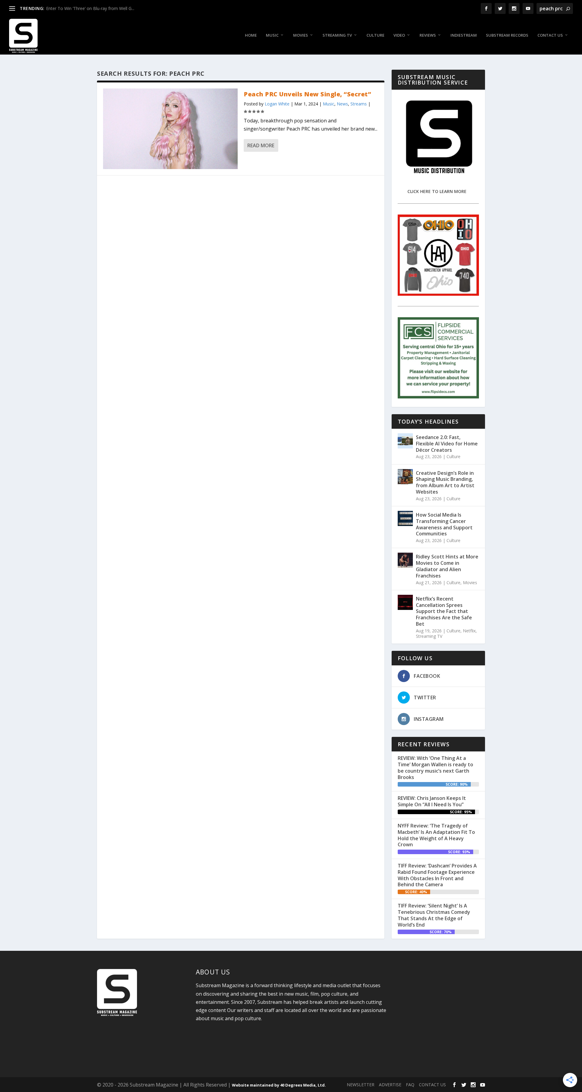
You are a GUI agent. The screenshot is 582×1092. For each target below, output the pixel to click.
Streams (358, 104)
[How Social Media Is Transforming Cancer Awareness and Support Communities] (405, 518)
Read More (260, 145)
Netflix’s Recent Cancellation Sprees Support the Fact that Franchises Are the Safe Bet (444, 611)
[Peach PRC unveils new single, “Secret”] (170, 128)
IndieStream (463, 35)
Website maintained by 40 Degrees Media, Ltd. (279, 1085)
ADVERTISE (390, 1084)
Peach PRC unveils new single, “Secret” (307, 94)
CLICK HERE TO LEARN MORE (437, 191)
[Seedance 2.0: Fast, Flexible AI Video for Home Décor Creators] (405, 440)
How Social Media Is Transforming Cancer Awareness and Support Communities (444, 524)
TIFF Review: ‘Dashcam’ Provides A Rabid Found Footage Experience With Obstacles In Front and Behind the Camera (437, 875)
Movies (300, 35)
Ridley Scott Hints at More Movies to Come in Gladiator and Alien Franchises (447, 566)
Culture (375, 35)
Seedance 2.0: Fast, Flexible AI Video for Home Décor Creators (447, 443)
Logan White (277, 104)
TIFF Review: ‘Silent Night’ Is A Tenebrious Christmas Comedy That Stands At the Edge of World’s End (434, 915)
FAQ (410, 1084)
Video (399, 35)
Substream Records (507, 35)
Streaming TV (337, 35)
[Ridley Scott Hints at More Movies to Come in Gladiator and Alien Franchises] (405, 560)
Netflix (469, 631)
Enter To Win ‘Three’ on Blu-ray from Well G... (90, 8)
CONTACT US (432, 1084)
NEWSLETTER (360, 1084)
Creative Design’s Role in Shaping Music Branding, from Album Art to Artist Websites (445, 482)
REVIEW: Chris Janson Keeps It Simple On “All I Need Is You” (432, 801)
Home (251, 35)
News (342, 104)
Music (272, 35)
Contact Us (550, 35)
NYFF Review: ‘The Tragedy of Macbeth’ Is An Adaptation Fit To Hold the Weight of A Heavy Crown (436, 835)
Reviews (428, 35)
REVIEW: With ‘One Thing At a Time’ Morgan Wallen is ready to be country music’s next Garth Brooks (435, 767)
